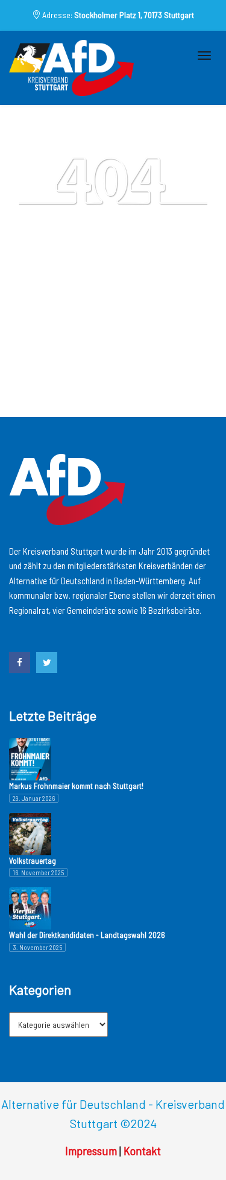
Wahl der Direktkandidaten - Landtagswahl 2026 (87, 935)
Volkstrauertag (32, 861)
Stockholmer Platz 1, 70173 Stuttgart (134, 15)
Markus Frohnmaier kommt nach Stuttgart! (76, 786)
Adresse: (117, 15)
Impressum (91, 1150)
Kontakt (142, 1150)
